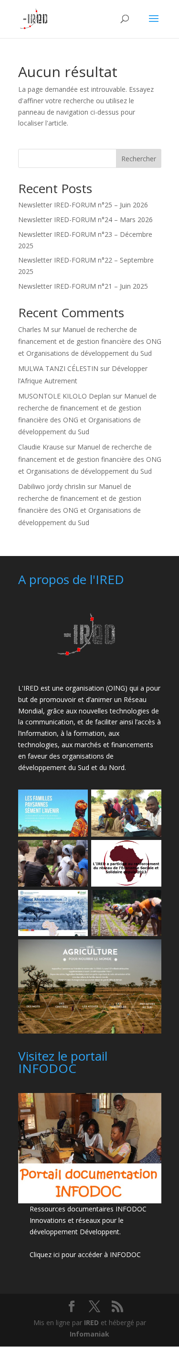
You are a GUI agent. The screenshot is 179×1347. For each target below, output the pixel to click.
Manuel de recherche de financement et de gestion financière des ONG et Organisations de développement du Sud (89, 341)
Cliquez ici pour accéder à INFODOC (85, 1254)
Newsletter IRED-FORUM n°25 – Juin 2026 (83, 204)
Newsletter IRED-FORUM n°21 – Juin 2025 (83, 286)
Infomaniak (89, 1333)
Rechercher (138, 158)
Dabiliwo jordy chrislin (51, 486)
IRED (91, 1322)
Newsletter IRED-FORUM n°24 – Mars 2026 (85, 219)
